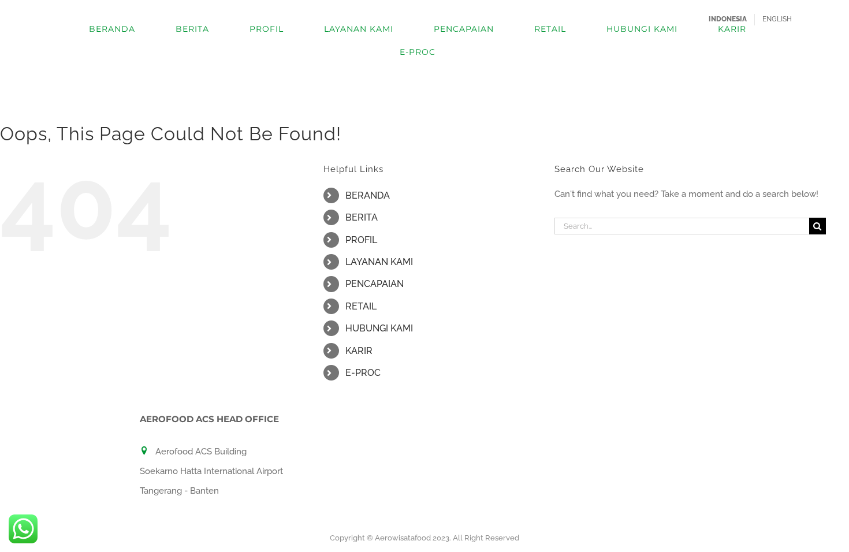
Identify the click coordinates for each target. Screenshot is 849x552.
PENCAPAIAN (374, 283)
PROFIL (361, 239)
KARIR (359, 350)
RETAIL (361, 306)
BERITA (361, 217)
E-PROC (363, 372)
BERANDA (367, 195)
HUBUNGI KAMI (379, 328)
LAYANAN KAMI (379, 261)
